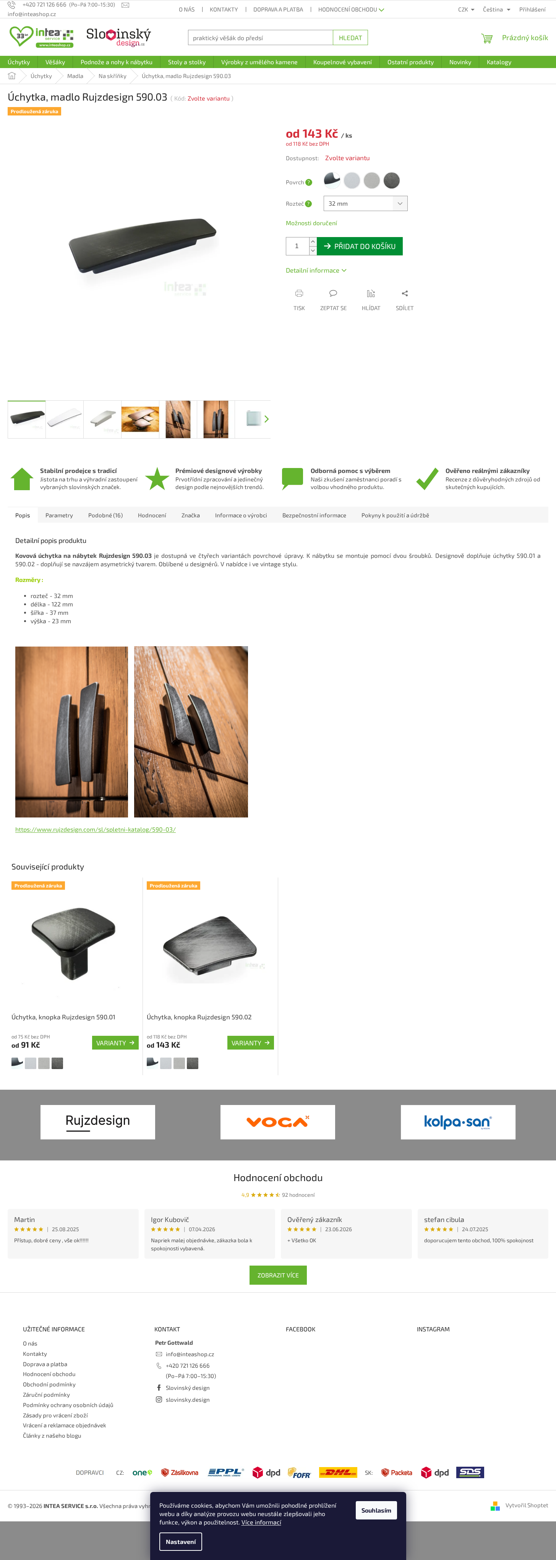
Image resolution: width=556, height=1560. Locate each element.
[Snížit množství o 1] (313, 250)
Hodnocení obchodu (347, 9)
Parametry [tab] (59, 515)
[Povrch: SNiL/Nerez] (44, 1063)
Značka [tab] (191, 515)
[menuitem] (18, 62)
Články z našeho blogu (52, 1435)
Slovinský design (188, 1387)
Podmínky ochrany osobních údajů (68, 1404)
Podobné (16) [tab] (105, 515)
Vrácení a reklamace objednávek (64, 1425)
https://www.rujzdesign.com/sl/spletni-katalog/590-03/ (95, 829)
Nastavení (181, 1541)
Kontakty (224, 9)
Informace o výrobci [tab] (241, 515)
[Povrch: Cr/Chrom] (17, 1063)
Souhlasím (376, 1510)
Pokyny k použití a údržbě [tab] (395, 515)
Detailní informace (312, 270)
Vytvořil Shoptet (527, 1505)
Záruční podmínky (46, 1394)
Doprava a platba (278, 9)
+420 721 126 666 (188, 1365)
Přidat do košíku (365, 246)
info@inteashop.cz (190, 1353)
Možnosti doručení (311, 222)
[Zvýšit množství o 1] (313, 241)
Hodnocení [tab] (152, 515)
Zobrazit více (278, 1275)
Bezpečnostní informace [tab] (314, 515)
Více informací (261, 1522)
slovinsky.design (188, 1399)
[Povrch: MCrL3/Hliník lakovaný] (30, 1063)
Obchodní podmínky (49, 1384)
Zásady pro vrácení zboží (55, 1415)
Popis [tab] (22, 515)
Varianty (111, 1042)
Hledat (350, 37)
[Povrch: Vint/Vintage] (57, 1063)
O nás (187, 9)
